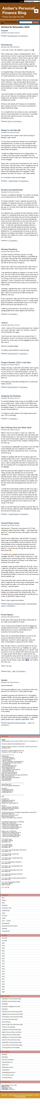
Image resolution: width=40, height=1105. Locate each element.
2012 (3, 976)
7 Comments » (23, 353)
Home (2, 21)
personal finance (6, 1022)
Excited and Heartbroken (12, 190)
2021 (3, 953)
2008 (3, 986)
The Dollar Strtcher (7, 1077)
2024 (3, 945)
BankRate (4, 1054)
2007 (3, 989)
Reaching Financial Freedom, (17, 604)
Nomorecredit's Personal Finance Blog (12, 1024)
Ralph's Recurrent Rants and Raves (11, 1032)
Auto (3, 897)
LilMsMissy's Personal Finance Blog (11, 1037)
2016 (3, 966)
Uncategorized (6, 931)
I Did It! (4, 323)
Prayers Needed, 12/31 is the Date (16, 362)
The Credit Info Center (8, 1075)
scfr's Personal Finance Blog (9, 1019)
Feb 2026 (4, 938)
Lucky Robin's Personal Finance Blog (12, 1045)
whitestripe (5, 1009)
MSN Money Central (7, 1067)
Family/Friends (6, 910)
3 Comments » (24, 514)
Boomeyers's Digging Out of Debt (11, 1006)
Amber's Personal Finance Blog (22, 1095)
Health (3, 918)
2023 (3, 948)
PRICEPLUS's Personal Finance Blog (12, 1011)
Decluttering (6, 45)
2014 (3, 971)
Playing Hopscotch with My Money (11, 1034)
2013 (3, 974)
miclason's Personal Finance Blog (11, 1039)
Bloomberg (5, 1057)
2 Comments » (13, 240)
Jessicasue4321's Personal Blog (10, 1047)
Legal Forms (5, 1064)
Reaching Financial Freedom (9, 926)
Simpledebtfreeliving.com (8, 1072)
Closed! (4, 31)
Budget (4, 900)
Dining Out (5, 905)
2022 (3, 950)
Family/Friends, (32, 604)
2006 (3, 992)
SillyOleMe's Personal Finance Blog (11, 998)
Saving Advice (5, 1070)
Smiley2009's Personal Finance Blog (11, 1042)
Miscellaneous (6, 923)
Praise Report (7, 615)
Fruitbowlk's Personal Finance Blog (11, 1029)
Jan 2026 (4, 940)
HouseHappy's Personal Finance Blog (12, 1016)
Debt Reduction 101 (7, 1062)
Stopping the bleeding (11, 396)
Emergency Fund (6, 908)
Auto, (9, 671)
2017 (3, 963)
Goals (3, 913)
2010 (3, 981)
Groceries (4, 915)
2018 (3, 961)
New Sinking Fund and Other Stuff (16, 428)
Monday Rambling (9, 249)
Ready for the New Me (10, 130)
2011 (3, 979)
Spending (4, 928)
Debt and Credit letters (8, 1059)
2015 (3, 968)
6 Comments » (17, 121)
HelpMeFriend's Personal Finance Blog (12, 1014)
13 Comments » (23, 36)
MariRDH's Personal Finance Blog (11, 1001)
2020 (3, 956)
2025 (3, 943)
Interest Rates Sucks (10, 523)
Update (4, 680)
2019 (3, 958)
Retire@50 (5, 1004)
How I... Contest (6, 920)
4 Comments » (24, 181)
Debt (3, 902)
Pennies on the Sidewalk (8, 1027)
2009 (3, 984)
